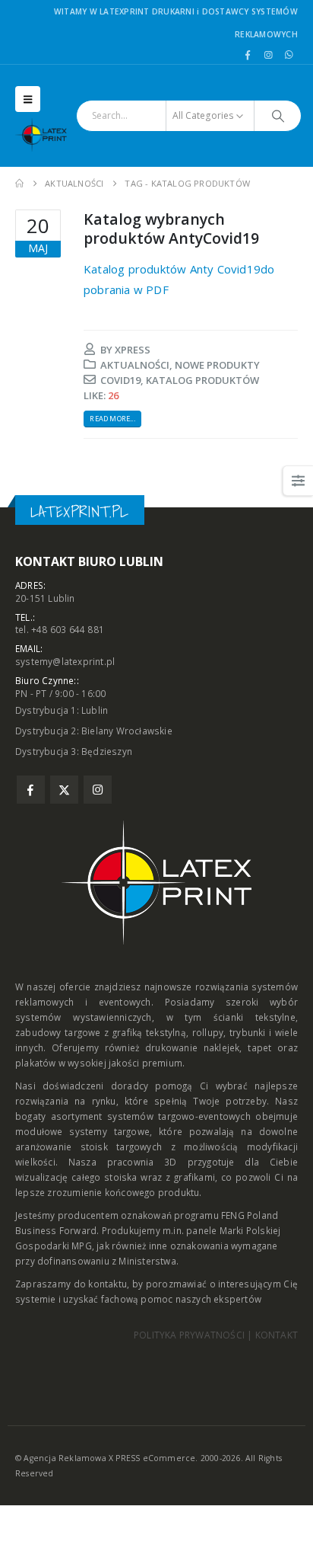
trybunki (247, 1032)
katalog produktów (202, 380)
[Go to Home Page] (19, 183)
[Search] (278, 116)
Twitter (64, 790)
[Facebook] (248, 55)
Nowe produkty (217, 365)
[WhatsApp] (289, 55)
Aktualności (134, 365)
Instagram (98, 790)
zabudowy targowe (58, 1032)
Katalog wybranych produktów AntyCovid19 (171, 228)
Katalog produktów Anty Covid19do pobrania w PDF (179, 279)
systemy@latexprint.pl (65, 661)
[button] (27, 99)
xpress (132, 350)
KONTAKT (276, 1335)
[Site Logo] (45, 135)
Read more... (112, 419)
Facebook (31, 790)
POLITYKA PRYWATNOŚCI (189, 1335)
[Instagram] (268, 55)
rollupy (207, 1032)
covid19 (120, 380)
